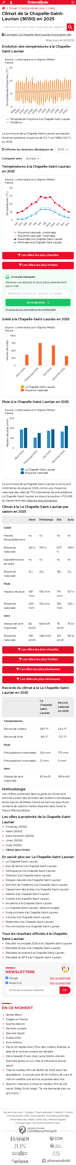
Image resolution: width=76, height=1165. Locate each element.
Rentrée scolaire (16, 1028)
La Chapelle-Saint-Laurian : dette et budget (32, 908)
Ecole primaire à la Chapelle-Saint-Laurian (32, 912)
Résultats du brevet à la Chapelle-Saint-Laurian (35, 952)
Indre (51, 8)
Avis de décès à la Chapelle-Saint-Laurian (31, 866)
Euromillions (14, 1042)
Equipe (29, 1112)
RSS (27, 1116)
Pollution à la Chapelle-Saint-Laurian (28, 875)
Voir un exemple (60, 978)
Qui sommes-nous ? (13, 1112)
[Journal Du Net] (20, 1146)
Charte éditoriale (43, 1112)
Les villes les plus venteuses (40, 679)
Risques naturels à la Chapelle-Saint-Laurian (33, 880)
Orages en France (17, 1019)
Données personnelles (58, 1116)
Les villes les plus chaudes (39, 255)
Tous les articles (15, 1116)
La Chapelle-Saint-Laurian (22, 861)
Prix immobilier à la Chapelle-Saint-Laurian (33, 926)
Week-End (15, 983)
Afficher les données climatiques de (28, 149)
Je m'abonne (36, 302)
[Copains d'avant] (20, 1153)
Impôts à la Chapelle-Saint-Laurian (27, 898)
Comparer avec (12, 158)
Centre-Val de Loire (32, 8)
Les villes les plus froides (40, 265)
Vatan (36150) (14, 831)
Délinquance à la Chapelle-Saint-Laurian (31, 871)
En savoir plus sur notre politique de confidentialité (31, 309)
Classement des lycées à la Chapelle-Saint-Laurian (37, 889)
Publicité (58, 1112)
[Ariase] (20, 1161)
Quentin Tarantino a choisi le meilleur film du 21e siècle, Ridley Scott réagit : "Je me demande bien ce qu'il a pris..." (38, 1088)
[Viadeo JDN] (56, 1153)
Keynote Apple (15, 1033)
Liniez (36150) (14, 840)
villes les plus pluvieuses (41, 500)
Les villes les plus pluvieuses (40, 669)
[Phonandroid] (56, 1161)
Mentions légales (57, 1119)
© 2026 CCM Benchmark (46, 1123)
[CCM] (56, 1139)
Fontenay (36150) (16, 826)
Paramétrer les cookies (22, 1119)
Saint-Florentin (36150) (20, 836)
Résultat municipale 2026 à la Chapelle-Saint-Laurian (39, 943)
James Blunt (14, 1014)
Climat (13, 8)
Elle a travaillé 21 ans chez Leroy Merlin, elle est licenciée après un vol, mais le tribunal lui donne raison (36, 1061)
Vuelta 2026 (13, 1037)
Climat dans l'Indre (18, 849)
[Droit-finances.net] (56, 1146)
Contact (69, 1112)
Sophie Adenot (15, 1024)
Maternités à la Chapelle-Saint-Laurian (29, 921)
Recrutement (38, 1116)
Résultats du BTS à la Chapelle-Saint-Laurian (33, 957)
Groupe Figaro (24, 1123)
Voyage (13, 978)
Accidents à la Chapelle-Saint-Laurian (29, 903)
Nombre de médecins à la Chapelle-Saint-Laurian (37, 884)
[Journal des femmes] (20, 1139)
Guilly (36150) (14, 845)
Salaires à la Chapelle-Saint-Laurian (27, 894)
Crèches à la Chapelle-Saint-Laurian (28, 917)
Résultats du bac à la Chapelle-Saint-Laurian (33, 948)
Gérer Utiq (41, 1119)
